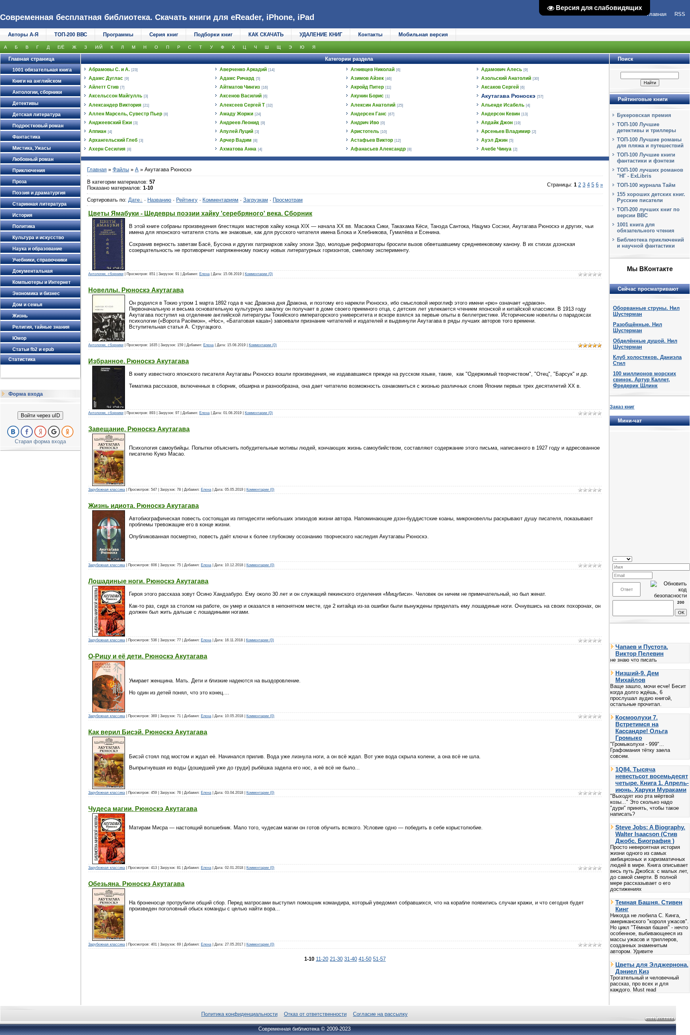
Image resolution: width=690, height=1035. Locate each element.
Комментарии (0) (259, 274)
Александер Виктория (115, 105)
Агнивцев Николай (373, 69)
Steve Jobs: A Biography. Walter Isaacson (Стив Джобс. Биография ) (650, 834)
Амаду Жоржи (236, 114)
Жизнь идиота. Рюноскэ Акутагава (143, 505)
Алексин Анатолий (373, 105)
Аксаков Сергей (500, 87)
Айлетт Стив (104, 87)
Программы (118, 35)
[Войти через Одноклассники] (67, 432)
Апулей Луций (236, 131)
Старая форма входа (40, 441)
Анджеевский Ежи (110, 122)
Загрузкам (255, 200)
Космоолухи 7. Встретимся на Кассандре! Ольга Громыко (641, 727)
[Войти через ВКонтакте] (13, 432)
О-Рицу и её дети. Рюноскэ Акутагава (147, 656)
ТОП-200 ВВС (70, 35)
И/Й (99, 47)
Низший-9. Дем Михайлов (637, 676)
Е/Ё (61, 47)
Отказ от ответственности (315, 1014)
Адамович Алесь (501, 69)
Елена (204, 274)
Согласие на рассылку (380, 1014)
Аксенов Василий (241, 96)
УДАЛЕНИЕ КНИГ (320, 35)
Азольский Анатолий (506, 78)
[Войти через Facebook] (27, 432)
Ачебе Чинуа (496, 149)
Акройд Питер (367, 87)
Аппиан (97, 131)
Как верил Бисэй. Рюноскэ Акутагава (147, 732)
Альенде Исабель (502, 105)
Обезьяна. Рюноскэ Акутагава (136, 883)
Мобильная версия (423, 35)
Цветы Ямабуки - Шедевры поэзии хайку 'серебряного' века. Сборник (200, 213)
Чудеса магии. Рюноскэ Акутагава (142, 808)
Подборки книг (213, 35)
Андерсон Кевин (500, 114)
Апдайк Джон (497, 122)
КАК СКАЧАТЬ (266, 35)
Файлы (121, 169)
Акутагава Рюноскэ (508, 96)
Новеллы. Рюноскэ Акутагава (136, 290)
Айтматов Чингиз (240, 87)
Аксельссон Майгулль (115, 96)
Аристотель (365, 131)
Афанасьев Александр (378, 149)
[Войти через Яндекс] (40, 432)
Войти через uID (40, 415)
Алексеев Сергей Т (242, 105)
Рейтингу (187, 200)
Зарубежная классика (106, 490)
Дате (134, 200)
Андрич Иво (365, 122)
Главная (97, 169)
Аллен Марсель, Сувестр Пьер (125, 114)
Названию (159, 200)
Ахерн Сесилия (107, 149)
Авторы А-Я (23, 35)
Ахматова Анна (238, 149)
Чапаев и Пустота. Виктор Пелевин (641, 650)
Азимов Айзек (367, 78)
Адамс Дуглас (106, 78)
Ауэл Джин (494, 140)
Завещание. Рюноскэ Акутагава (139, 429)
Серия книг (163, 35)
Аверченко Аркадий (243, 69)
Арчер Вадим (236, 140)
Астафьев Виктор (372, 140)
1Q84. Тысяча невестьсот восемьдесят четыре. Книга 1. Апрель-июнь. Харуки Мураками (652, 779)
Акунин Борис (367, 96)
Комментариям (220, 200)
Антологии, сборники (105, 274)
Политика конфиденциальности (239, 1014)
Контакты (370, 35)
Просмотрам (288, 200)
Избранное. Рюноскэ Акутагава (138, 361)
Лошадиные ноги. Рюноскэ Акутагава (148, 581)
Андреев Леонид (239, 122)
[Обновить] (684, 558)
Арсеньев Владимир (505, 131)
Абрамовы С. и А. (109, 69)
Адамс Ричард (237, 78)
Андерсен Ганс (369, 114)
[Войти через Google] (54, 432)
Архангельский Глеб (113, 140)
